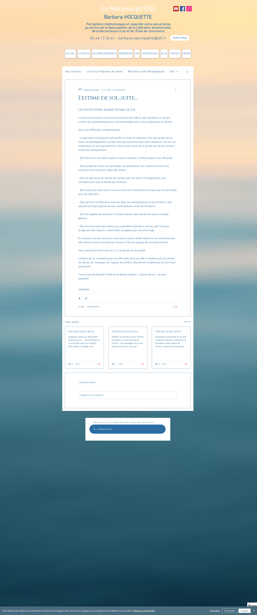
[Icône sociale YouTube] (176, 8)
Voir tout (187, 322)
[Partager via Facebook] (79, 298)
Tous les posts (73, 71)
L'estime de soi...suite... (81, 331)
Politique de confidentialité (144, 610)
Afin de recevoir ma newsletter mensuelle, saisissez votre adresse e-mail (123, 422)
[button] (187, 72)
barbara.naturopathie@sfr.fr (142, 38)
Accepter (244, 610)
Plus (172, 71)
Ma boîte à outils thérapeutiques (146, 71)
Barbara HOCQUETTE (128, 17)
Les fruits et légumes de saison (104, 71)
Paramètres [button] (215, 610)
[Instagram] (189, 8)
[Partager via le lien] (86, 298)
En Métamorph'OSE (128, 9)
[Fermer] (253, 611)
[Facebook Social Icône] (182, 8)
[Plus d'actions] (175, 90)
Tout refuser (229, 610)
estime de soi (84, 289)
